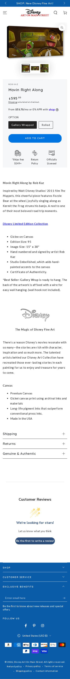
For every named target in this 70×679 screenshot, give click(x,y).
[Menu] (5, 13)
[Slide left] (6, 3)
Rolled (47, 126)
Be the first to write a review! (35, 541)
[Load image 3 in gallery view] (44, 68)
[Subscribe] (65, 598)
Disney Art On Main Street (28, 662)
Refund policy (14, 666)
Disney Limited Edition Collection (25, 223)
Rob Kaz (13, 84)
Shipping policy (24, 670)
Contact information (47, 670)
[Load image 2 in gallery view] (35, 68)
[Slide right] (64, 3)
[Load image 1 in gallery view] (26, 68)
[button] (55, 13)
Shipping (12, 102)
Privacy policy (33, 666)
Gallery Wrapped (22, 126)
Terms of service (53, 666)
